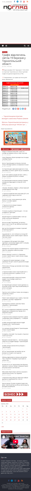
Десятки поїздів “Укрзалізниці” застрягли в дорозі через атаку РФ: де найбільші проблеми (14, 223)
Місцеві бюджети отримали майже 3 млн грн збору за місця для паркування (14, 217)
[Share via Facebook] (13, 108)
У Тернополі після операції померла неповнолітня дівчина (12, 205)
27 (14, 420)
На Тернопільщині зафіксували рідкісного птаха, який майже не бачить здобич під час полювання (15, 169)
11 (6, 414)
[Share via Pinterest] (25, 108)
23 (27, 417)
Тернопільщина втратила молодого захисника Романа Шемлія (15, 117)
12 (10, 414)
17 (2, 417)
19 (10, 417)
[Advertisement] (15, 27)
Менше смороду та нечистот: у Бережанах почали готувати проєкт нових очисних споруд (15, 255)
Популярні (16, 149)
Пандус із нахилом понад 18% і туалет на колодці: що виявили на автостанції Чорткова (14, 152)
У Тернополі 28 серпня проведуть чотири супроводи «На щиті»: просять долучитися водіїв (15, 261)
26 (10, 420)
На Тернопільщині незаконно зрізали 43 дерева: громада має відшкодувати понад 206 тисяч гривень (15, 182)
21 (19, 417)
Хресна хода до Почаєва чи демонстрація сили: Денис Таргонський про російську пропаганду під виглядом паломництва (15, 385)
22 (23, 417)
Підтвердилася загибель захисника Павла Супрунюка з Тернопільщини (13, 304)
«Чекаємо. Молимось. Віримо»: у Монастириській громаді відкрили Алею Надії (15, 188)
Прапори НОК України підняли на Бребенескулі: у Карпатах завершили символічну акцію (15, 249)
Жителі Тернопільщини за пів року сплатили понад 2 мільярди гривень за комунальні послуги (15, 164)
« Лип (2, 426)
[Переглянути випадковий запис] (28, 45)
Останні (6, 149)
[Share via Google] (18, 108)
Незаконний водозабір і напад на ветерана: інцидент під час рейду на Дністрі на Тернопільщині (14, 279)
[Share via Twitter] (20, 108)
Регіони (5, 52)
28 (19, 420)
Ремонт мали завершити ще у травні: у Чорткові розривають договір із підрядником (15, 298)
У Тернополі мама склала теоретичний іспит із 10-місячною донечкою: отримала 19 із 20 (14, 272)
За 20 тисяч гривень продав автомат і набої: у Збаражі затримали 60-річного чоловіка (14, 175)
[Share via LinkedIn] (23, 108)
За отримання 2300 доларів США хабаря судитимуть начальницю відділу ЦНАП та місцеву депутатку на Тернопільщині (15, 243)
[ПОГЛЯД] (3, 45)
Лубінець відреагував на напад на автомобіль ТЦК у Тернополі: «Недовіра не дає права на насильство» (14, 358)
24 (2, 420)
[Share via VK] (16, 108)
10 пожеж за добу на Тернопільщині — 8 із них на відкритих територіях (15, 211)
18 (6, 417)
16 (27, 414)
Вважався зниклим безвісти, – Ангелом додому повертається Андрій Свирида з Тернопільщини (15, 340)
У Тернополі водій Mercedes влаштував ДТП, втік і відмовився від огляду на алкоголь (15, 194)
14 (19, 414)
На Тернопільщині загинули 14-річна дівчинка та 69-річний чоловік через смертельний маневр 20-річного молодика (15, 286)
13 (14, 414)
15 (23, 414)
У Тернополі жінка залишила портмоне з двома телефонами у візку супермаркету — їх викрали (15, 317)
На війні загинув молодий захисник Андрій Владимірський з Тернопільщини (13, 323)
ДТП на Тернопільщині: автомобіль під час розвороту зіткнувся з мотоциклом (13, 352)
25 (6, 420)
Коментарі (26, 149)
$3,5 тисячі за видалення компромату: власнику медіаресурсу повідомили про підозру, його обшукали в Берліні (15, 311)
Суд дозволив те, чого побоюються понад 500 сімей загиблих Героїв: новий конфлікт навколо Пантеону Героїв (15, 235)
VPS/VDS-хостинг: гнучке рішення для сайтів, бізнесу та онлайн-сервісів (14, 200)
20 (14, 417)
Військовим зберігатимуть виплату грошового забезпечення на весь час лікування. (14, 372)
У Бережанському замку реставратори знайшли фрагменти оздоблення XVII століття (15, 378)
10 (2, 414)
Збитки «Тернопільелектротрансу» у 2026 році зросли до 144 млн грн (15, 123)
